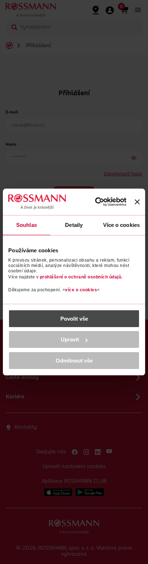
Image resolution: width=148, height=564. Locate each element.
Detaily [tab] (74, 225)
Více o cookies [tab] (121, 225)
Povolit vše (74, 319)
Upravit (70, 339)
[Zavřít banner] (137, 201)
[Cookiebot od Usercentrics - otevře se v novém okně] (96, 201)
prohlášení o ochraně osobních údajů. (81, 276)
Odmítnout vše (74, 361)
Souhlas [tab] (26, 225)
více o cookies (81, 289)
